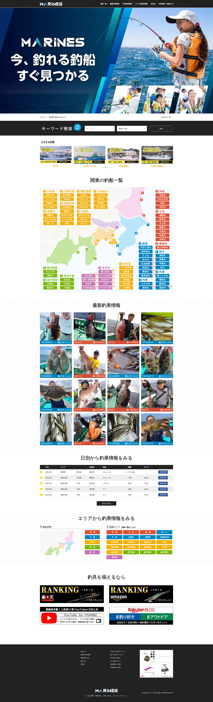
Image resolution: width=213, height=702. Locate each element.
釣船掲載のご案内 (115, 664)
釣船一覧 (103, 4)
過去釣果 (163, 472)
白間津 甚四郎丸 (89, 166)
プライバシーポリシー (119, 696)
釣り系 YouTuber (115, 658)
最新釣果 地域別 (85, 655)
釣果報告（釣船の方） (167, 4)
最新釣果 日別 (85, 658)
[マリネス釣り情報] (51, 4)
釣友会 (153, 4)
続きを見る (106, 503)
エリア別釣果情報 (141, 4)
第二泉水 (123, 166)
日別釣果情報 (127, 4)
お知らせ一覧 (166, 117)
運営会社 (98, 696)
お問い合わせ (107, 696)
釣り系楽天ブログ (115, 661)
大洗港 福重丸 (55, 166)
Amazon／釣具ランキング (118, 651)
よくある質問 (89, 696)
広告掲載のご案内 (115, 667)
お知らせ (83, 651)
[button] (171, 156)
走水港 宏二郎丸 (157, 166)
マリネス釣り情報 (155, 693)
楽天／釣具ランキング (116, 655)
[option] (106, 60)
